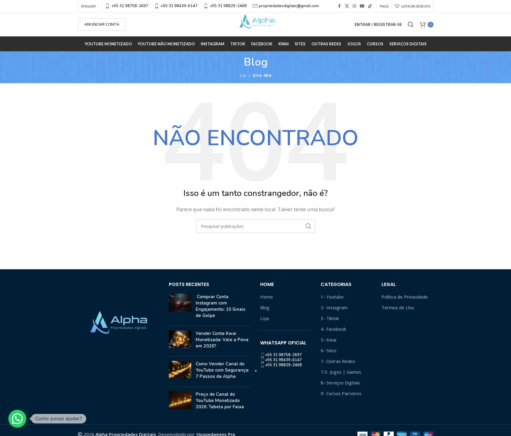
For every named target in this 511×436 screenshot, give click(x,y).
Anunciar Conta (101, 24)
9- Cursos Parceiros (341, 393)
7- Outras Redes (338, 361)
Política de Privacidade (405, 297)
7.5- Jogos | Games (341, 372)
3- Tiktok (330, 318)
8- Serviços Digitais (340, 383)
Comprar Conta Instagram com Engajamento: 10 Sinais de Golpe (221, 306)
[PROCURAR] (308, 226)
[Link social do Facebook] (339, 6)
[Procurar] (411, 24)
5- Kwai (328, 340)
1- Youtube (332, 297)
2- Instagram (334, 307)
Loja (264, 318)
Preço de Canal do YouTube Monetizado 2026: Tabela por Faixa (220, 400)
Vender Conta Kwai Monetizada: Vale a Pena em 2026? (222, 339)
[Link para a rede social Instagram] (354, 6)
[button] (17, 419)
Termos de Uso (398, 307)
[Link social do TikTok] (369, 6)
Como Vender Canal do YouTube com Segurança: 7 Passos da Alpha (222, 370)
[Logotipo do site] (255, 24)
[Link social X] (347, 6)
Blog (264, 307)
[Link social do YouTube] (362, 6)
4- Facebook (333, 329)
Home (266, 297)
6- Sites (328, 350)
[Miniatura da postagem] (180, 307)
